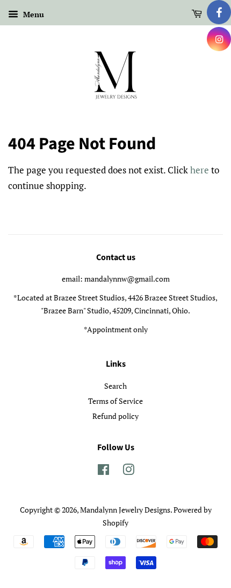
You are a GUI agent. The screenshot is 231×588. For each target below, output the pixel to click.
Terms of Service (115, 401)
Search (115, 386)
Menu (32, 14)
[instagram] (219, 39)
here (199, 170)
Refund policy (115, 416)
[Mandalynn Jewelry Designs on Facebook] (103, 471)
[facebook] (219, 12)
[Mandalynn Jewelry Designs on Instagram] (128, 471)
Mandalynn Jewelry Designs (125, 510)
